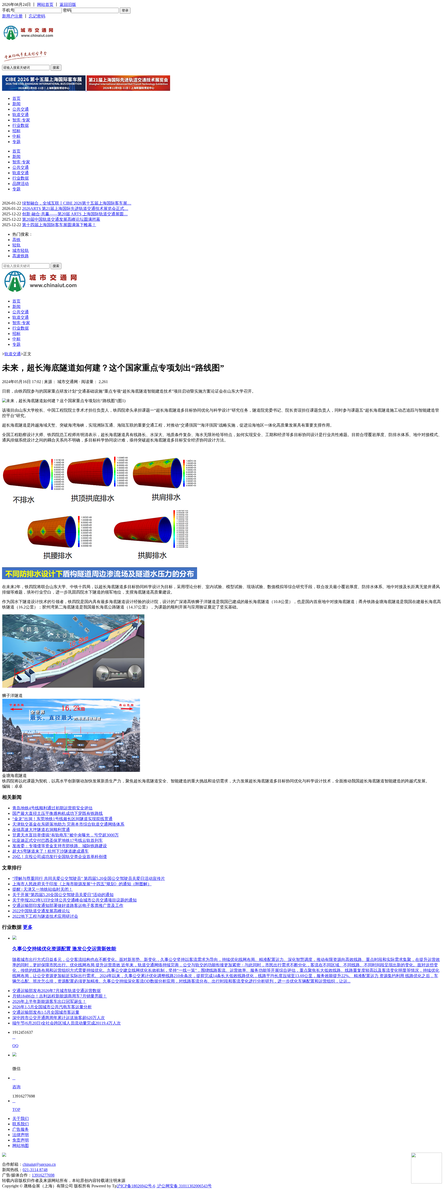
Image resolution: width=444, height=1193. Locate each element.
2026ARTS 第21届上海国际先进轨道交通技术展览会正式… (75, 208)
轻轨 (16, 245)
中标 (16, 136)
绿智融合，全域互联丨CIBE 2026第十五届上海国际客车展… (76, 203)
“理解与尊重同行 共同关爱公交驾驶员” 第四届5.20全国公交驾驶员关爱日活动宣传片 (88, 878)
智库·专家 (21, 120)
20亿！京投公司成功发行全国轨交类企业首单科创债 (59, 856)
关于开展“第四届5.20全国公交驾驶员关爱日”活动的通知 (63, 894)
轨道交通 (20, 114)
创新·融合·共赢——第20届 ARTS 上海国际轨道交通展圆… (75, 214)
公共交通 (20, 109)
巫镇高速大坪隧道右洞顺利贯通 (41, 829)
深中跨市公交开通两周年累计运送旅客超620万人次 (58, 1017)
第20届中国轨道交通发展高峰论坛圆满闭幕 (61, 219)
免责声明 (20, 1140)
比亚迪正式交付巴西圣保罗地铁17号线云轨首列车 (57, 840)
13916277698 (43, 1175)
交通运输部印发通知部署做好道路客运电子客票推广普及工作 (67, 905)
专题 (16, 141)
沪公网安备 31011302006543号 (184, 1186)
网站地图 (20, 1145)
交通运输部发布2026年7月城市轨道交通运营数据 (56, 990)
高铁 (16, 239)
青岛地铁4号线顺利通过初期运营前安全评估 (52, 808)
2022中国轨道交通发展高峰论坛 (41, 911)
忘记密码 (37, 16)
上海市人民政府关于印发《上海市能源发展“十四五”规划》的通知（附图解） (82, 884)
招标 (16, 131)
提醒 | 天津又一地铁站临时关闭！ (42, 889)
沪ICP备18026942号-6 (136, 1186)
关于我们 (20, 1118)
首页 (16, 98)
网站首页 (45, 4)
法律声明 (20, 1135)
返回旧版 (68, 4)
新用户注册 (12, 16)
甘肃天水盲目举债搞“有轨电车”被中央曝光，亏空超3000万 (65, 835)
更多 (28, 927)
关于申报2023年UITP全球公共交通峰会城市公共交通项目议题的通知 (74, 900)
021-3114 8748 (35, 1170)
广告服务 (20, 1129)
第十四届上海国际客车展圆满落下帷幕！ (59, 225)
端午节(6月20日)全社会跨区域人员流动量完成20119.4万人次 (66, 1023)
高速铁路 (20, 256)
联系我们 (20, 1124)
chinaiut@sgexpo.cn (39, 1164)
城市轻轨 (20, 250)
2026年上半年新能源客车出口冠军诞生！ (49, 1001)
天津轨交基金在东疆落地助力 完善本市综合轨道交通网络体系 (68, 824)
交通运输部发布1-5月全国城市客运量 (45, 1012)
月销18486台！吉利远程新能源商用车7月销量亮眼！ (59, 996)
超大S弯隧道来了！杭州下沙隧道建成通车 (50, 851)
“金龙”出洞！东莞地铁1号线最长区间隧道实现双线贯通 (62, 819)
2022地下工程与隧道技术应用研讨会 (45, 916)
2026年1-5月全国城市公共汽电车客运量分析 (52, 1007)
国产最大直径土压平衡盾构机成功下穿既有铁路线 (57, 813)
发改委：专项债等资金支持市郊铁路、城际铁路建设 (59, 846)
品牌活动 (20, 183)
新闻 (16, 104)
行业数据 (20, 125)
